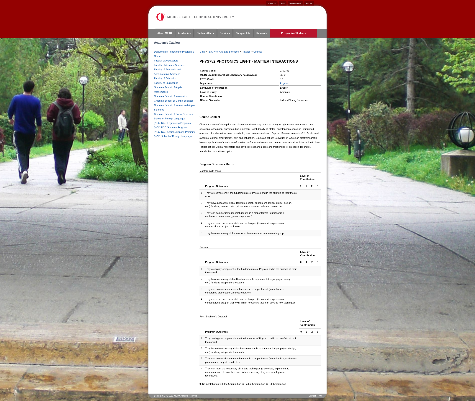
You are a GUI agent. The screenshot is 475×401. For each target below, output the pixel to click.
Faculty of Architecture (166, 60)
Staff (283, 3)
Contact (312, 396)
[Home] (195, 17)
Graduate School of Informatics (171, 96)
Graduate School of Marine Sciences (174, 100)
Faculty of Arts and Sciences (169, 65)
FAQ (320, 396)
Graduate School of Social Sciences (173, 114)
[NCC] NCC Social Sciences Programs (175, 132)
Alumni (309, 3)
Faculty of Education (165, 78)
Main (202, 51)
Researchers (295, 3)
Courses (257, 51)
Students (272, 3)
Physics (246, 51)
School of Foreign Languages (169, 118)
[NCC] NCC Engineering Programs (172, 123)
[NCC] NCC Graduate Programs (171, 127)
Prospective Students (293, 33)
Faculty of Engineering (166, 83)
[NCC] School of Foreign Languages (173, 136)
